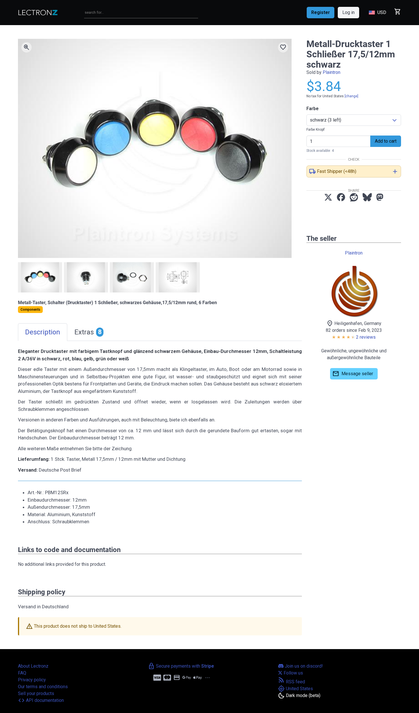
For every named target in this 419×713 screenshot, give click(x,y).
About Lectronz (33, 666)
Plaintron (331, 72)
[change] (351, 96)
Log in (348, 12)
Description (42, 332)
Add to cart (385, 141)
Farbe (312, 108)
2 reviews (366, 337)
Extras (88, 332)
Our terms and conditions (43, 686)
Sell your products (36, 693)
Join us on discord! (303, 666)
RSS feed (291, 681)
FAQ (22, 673)
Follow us (292, 673)
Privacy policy (32, 679)
